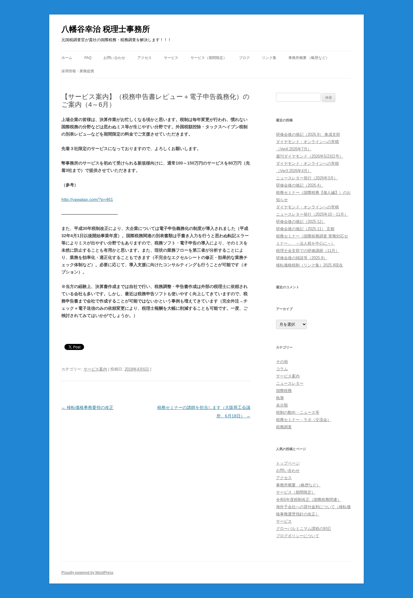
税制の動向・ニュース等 (297, 412)
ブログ (244, 58)
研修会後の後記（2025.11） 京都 (305, 229)
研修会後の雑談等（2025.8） (301, 258)
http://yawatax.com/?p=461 (87, 199)
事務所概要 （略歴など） (308, 58)
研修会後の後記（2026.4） (299, 185)
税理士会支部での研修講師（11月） (307, 250)
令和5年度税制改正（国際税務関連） (308, 499)
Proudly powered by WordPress (87, 572)
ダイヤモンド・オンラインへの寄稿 (307, 207)
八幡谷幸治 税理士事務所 (105, 29)
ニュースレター (290, 383)
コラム (282, 369)
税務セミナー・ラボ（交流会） (303, 419)
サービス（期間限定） (208, 58)
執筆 (280, 398)
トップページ (288, 463)
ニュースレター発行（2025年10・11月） (312, 214)
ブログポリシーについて (297, 536)
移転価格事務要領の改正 (87, 407)
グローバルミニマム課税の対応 (303, 528)
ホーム (66, 58)
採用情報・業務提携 (77, 71)
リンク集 (269, 58)
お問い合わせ (114, 58)
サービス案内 (95, 369)
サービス (171, 58)
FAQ (87, 58)
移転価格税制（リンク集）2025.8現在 (309, 265)
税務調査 (284, 427)
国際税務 (284, 390)
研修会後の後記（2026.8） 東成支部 (308, 134)
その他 (282, 361)
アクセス (144, 58)
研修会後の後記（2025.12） (300, 221)
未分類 (282, 405)
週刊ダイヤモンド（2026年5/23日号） (309, 156)
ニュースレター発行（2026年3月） (307, 178)
